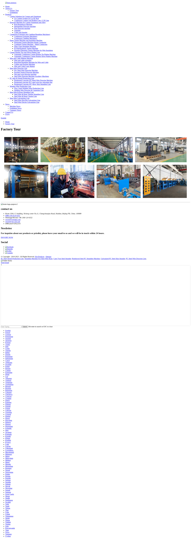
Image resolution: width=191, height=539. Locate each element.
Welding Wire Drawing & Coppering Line (29, 90)
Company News (15, 110)
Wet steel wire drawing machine (25, 74)
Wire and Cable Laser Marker (24, 66)
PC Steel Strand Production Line (12, 259)
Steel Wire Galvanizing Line (20, 98)
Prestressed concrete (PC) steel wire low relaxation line (33, 82)
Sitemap (48, 257)
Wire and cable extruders (22, 60)
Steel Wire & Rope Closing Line (25, 96)
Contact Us (9, 112)
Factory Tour (14, 10)
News (7, 104)
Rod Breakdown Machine (23, 24)
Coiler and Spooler (20, 32)
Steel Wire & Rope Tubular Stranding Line (29, 94)
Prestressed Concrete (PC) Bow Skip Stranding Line (32, 84)
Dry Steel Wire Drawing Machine (26, 70)
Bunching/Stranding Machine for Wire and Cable (31, 62)
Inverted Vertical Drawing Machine (26, 72)
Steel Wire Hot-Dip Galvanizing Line (27, 100)
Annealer (17, 30)
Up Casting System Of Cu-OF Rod (26, 18)
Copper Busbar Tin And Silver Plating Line (25, 52)
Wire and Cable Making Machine (21, 58)
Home (7, 6)
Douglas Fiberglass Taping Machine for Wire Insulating (33, 50)
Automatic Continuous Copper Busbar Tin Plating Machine (35, 54)
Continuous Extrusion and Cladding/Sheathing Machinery (30, 34)
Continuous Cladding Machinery (25, 38)
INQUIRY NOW (7, 237)
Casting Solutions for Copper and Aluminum (25, 16)
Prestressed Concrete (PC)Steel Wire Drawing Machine (33, 80)
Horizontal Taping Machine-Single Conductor (30, 42)
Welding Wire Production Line (20, 86)
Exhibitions (14, 12)
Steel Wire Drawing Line (18, 68)
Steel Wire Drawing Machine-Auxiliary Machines (31, 76)
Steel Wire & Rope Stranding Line (22, 92)
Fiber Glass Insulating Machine (25, 46)
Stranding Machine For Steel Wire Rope (39, 259)
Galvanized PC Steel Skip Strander (113, 259)
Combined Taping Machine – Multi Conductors (30, 44)
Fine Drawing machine (22, 28)
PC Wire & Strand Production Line (22, 78)
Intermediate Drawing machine (25, 26)
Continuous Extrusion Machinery (25, 36)
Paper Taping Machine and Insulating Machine (26, 40)
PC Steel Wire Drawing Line (136, 259)
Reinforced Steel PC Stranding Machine (86, 259)
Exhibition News (16, 108)
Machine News (15, 106)
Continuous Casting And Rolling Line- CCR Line (31, 20)
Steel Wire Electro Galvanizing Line (26, 102)
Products (8, 14)
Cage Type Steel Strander (62, 259)
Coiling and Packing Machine (24, 64)
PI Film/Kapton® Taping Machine (26, 48)
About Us (8, 8)
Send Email (5, 263)
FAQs (7, 114)
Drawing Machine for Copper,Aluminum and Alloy (28, 22)
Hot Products (39, 257)
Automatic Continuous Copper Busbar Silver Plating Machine (35, 56)
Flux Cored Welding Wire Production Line (29, 88)
